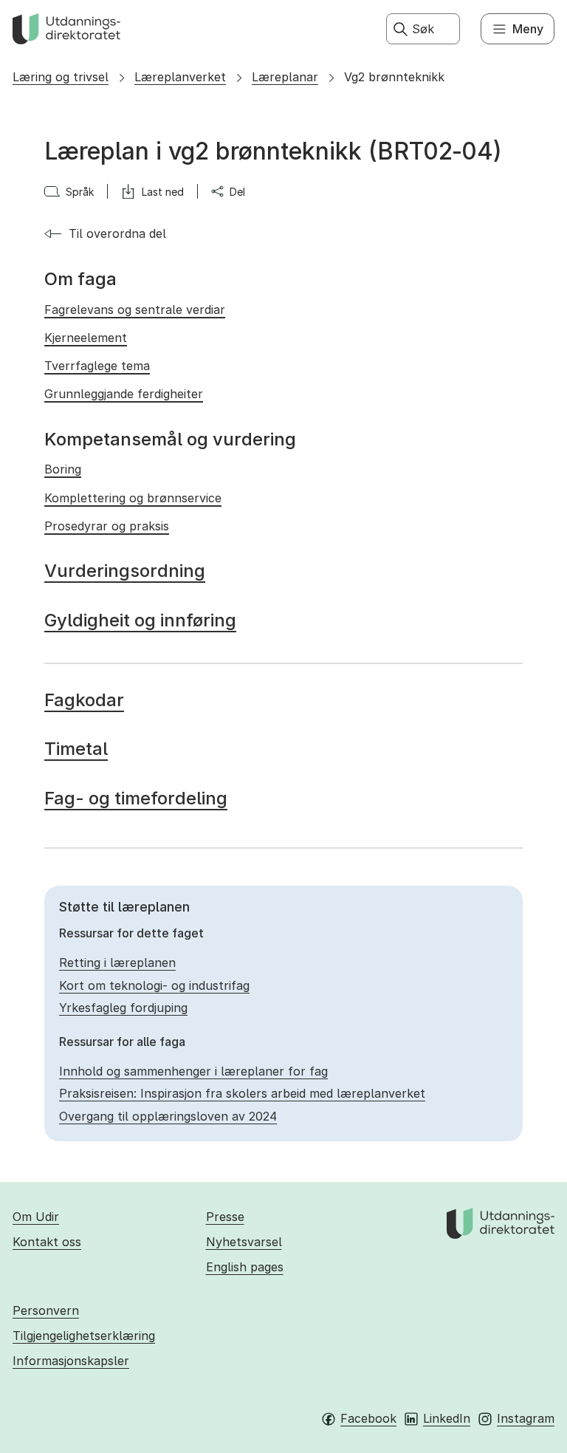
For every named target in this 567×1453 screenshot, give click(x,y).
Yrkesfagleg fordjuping (123, 1007)
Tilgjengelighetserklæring (84, 1335)
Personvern (46, 1310)
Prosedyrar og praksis (106, 526)
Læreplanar (285, 76)
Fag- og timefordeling (135, 798)
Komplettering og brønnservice (132, 497)
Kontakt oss (47, 1241)
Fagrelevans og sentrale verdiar (134, 309)
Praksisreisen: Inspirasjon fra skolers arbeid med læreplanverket (242, 1093)
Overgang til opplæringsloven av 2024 (168, 1116)
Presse (225, 1216)
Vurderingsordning (124, 570)
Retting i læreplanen (117, 962)
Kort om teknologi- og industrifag (154, 985)
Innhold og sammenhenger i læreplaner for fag (193, 1071)
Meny (527, 28)
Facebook (368, 1418)
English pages (245, 1266)
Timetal (76, 748)
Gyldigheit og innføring (140, 620)
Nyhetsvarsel (244, 1241)
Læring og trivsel (61, 76)
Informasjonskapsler (71, 1360)
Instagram (525, 1418)
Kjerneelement (85, 337)
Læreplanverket (180, 76)
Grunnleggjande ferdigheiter (123, 393)
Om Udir (36, 1216)
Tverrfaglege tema (97, 365)
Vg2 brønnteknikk (394, 76)
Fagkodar (84, 700)
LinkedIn (446, 1418)
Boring (62, 469)
